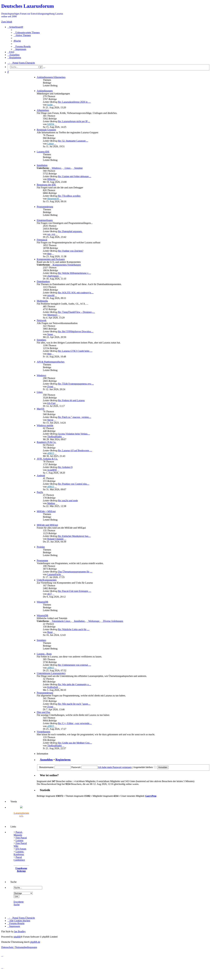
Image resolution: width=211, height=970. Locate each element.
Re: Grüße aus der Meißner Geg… (75, 742)
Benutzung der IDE (46, 184)
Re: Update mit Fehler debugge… (74, 176)
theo (49, 253)
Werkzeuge (94, 621)
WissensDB (42, 602)
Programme (42, 560)
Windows (57, 168)
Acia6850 (52, 470)
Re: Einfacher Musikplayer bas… (74, 536)
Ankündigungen (45, 90)
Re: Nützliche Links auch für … (73, 629)
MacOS (40, 408)
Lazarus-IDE (43, 151)
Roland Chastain (55, 539)
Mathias (51, 503)
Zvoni (50, 386)
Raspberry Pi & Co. (46, 442)
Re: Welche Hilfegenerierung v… (74, 273)
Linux (68, 168)
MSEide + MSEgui (46, 511)
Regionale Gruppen (46, 129)
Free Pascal (21, 837)
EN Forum (21, 848)
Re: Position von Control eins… (73, 484)
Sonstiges (41, 340)
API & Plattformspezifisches (50, 361)
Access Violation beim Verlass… (74, 433)
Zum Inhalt (6, 21)
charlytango (53, 276)
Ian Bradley (20, 931)
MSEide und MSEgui (47, 525)
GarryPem (150, 796)
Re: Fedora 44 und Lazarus (71, 400)
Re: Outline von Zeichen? (70, 251)
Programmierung (45, 206)
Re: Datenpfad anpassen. (70, 231)
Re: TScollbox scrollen (69, 196)
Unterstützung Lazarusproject (51, 673)
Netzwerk (41, 320)
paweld (50, 295)
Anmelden (46, 759)
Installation (42, 165)
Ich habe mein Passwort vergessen (115, 767)
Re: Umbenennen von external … (74, 665)
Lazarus (19, 840)
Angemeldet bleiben (143, 767)
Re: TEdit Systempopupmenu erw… (76, 383)
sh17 (49, 594)
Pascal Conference (19, 858)
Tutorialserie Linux (61, 621)
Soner (50, 334)
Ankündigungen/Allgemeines (51, 77)
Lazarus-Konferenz (19, 853)
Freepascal (42, 239)
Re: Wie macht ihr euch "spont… (74, 704)
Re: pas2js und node (68, 500)
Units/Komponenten (47, 580)
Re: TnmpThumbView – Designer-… (76, 312)
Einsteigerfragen (45, 220)
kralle (50, 104)
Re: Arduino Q (65, 467)
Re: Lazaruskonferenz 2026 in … (74, 102)
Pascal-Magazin (18, 833)
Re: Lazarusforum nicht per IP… (74, 121)
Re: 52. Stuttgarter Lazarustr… (73, 141)
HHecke (51, 179)
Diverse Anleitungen (113, 621)
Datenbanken (43, 281)
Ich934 (50, 124)
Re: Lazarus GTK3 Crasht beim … (75, 351)
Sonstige (78, 168)
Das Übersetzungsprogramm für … (75, 571)
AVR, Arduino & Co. (47, 458)
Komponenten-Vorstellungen (67, 264)
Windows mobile (45, 425)
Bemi (50, 632)
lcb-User (51, 403)
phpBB (17, 936)
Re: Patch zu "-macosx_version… (74, 417)
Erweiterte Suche (19, 903)
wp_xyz (51, 234)
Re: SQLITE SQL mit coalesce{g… (75, 292)
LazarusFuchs (54, 574)
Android (41, 475)
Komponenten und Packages (51, 259)
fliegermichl (53, 198)
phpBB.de (35, 942)
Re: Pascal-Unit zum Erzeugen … (74, 591)
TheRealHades (54, 436)
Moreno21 (52, 314)
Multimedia (42, 301)
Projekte (41, 547)
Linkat (50, 143)
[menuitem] (27, 32)
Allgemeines (43, 110)
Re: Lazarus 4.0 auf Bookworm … (75, 450)
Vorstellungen (43, 731)
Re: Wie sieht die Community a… (74, 684)
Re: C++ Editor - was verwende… (75, 723)
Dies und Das (43, 712)
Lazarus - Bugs (44, 653)
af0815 (50, 453)
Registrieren (63, 759)
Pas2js (40, 492)
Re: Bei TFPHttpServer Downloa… (75, 331)
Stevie (50, 420)
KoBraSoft (52, 687)
